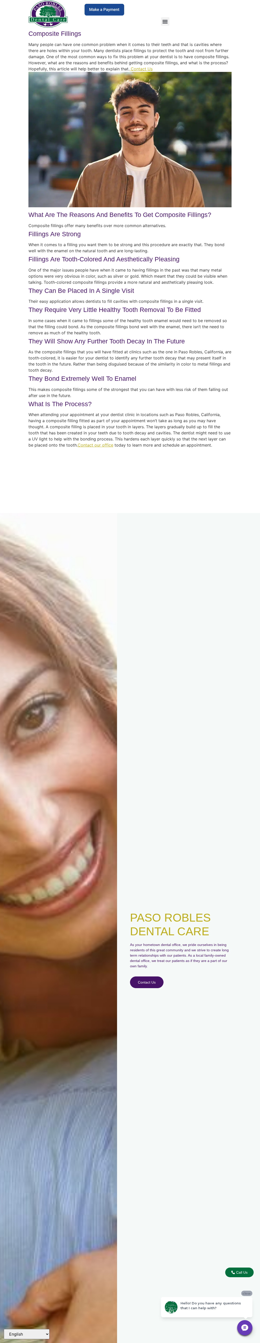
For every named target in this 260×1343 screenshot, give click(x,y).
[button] (165, 21)
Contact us (147, 982)
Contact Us (141, 68)
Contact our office (95, 445)
